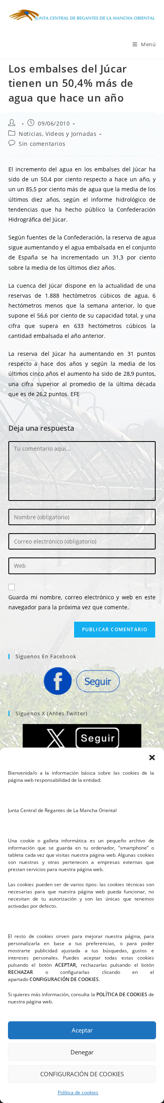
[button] (152, 758)
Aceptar (82, 1030)
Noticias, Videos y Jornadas (57, 133)
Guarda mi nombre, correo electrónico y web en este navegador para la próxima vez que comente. (82, 602)
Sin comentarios (42, 143)
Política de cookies (78, 1092)
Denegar (82, 1052)
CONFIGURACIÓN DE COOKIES (82, 1074)
